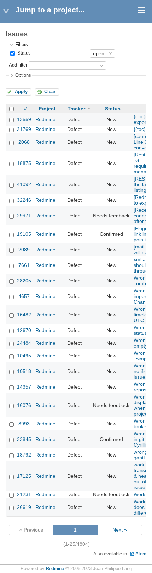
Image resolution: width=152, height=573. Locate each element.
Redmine (45, 119)
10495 (24, 356)
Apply (21, 91)
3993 (24, 423)
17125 (24, 476)
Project (47, 108)
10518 (24, 371)
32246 (24, 200)
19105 (24, 234)
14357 (24, 387)
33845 (24, 439)
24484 (24, 343)
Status (23, 53)
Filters (21, 44)
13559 (24, 119)
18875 (24, 163)
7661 (24, 265)
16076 (24, 405)
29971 (24, 215)
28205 (24, 280)
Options (23, 75)
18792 (24, 455)
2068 (24, 142)
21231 (24, 494)
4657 (24, 296)
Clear (49, 91)
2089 (24, 249)
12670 (24, 330)
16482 (24, 314)
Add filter (18, 65)
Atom (140, 553)
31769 (24, 129)
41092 (24, 184)
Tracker (76, 108)
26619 (24, 507)
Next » (119, 530)
